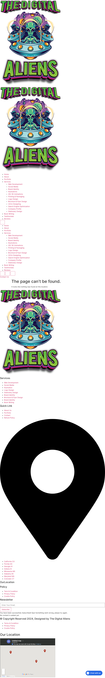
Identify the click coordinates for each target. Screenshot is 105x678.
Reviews (7, 219)
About (6, 177)
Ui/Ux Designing (14, 204)
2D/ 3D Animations (15, 194)
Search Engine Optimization (19, 206)
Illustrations (12, 192)
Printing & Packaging (16, 196)
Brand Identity (13, 189)
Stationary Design (15, 211)
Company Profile (14, 209)
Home (6, 174)
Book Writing (9, 214)
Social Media (13, 187)
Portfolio (7, 179)
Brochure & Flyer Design (17, 201)
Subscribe (5, 609)
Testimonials (9, 216)
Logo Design (13, 199)
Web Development (15, 184)
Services (7, 182)
